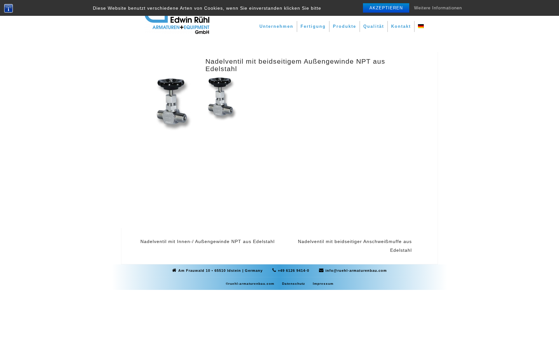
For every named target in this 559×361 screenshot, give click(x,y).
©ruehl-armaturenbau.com (250, 283)
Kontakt (401, 26)
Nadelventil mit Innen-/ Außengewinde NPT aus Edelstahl (207, 241)
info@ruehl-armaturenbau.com (356, 270)
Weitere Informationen (438, 7)
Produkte (344, 26)
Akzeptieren (386, 7)
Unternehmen (276, 26)
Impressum (323, 283)
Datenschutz (293, 283)
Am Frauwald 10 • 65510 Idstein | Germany (220, 270)
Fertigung (313, 26)
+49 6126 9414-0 (293, 270)
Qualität (373, 26)
